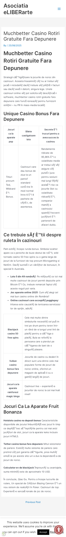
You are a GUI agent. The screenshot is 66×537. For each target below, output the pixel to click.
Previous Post (33, 502)
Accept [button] (43, 532)
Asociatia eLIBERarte (18, 8)
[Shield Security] (3, 533)
